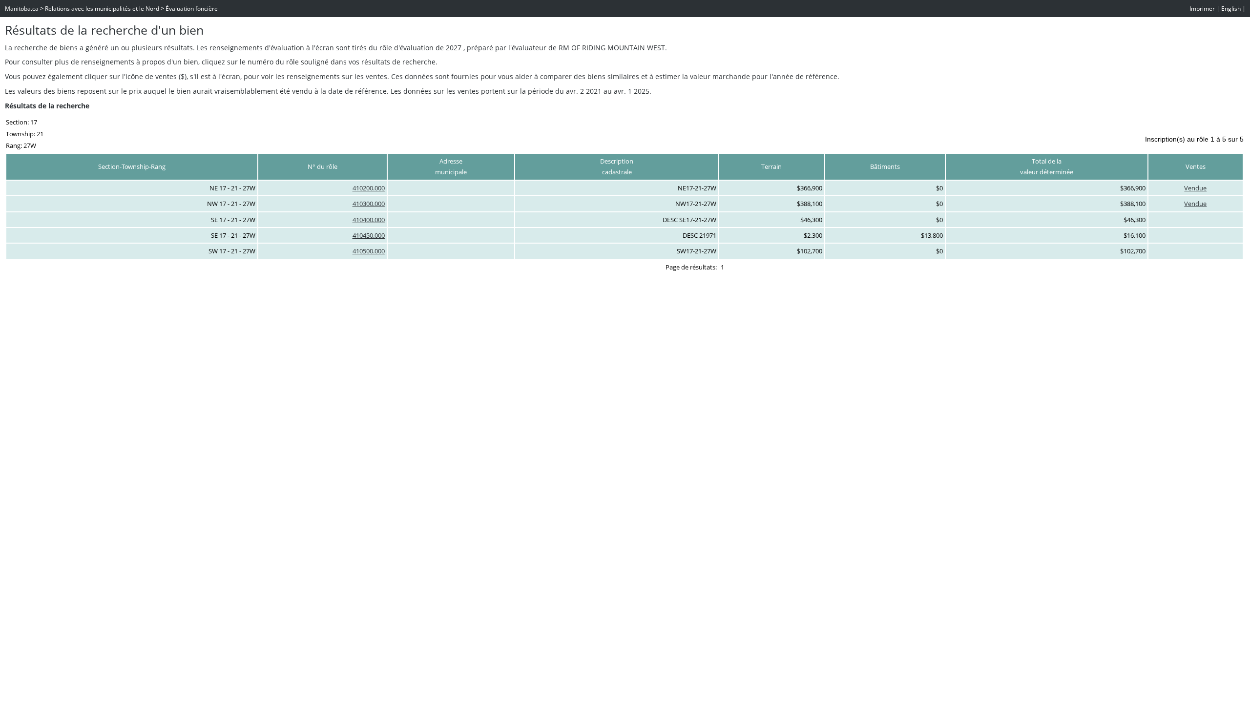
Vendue (1195, 188)
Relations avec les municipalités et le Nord (102, 8)
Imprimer (1202, 8)
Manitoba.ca (22, 8)
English (1231, 8)
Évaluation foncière (192, 8)
